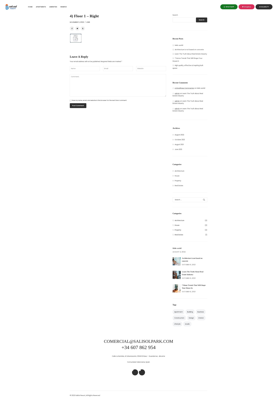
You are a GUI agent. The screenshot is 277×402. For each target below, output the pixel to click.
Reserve (63, 7)
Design (191, 318)
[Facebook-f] (135, 372)
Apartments (41, 7)
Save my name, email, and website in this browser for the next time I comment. (99, 100)
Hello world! (179, 45)
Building (190, 312)
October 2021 (180, 140)
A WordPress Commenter (184, 88)
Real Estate (179, 185)
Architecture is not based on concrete (189, 50)
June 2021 (178, 149)
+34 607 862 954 (139, 347)
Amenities (53, 7)
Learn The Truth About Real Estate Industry (191, 54)
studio (187, 324)
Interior (201, 318)
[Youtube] (142, 372)
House (177, 176)
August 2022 (179, 135)
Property (178, 181)
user (88, 22)
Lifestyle (177, 324)
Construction (179, 318)
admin (177, 93)
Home (30, 7)
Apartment (178, 312)
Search (175, 15)
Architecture (179, 171)
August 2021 (179, 144)
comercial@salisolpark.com (138, 341)
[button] (229, 6)
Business (200, 312)
